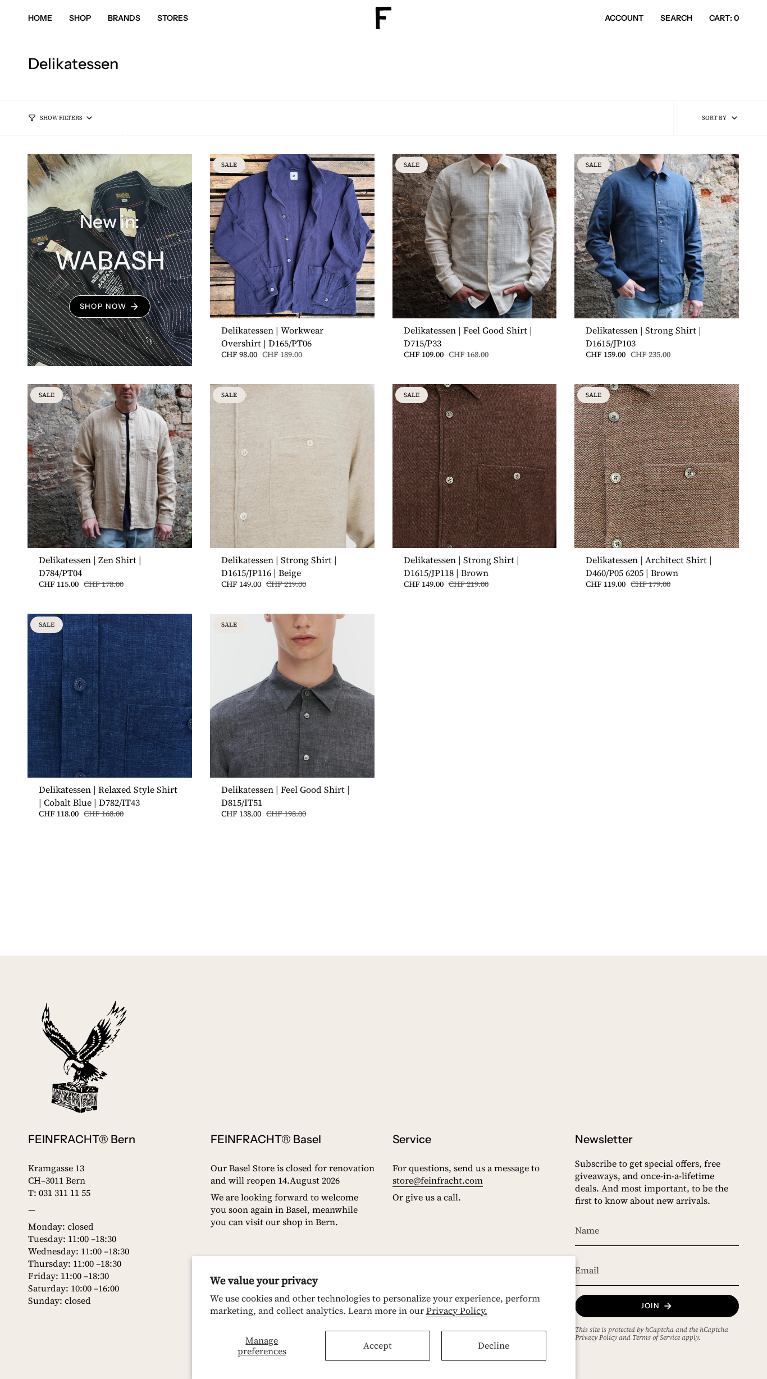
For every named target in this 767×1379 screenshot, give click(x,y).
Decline (493, 1345)
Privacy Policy (596, 1337)
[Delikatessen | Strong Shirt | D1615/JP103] (656, 236)
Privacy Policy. (456, 1310)
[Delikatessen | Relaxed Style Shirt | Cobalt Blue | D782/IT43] (110, 696)
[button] (80, 18)
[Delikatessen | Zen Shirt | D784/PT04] (110, 466)
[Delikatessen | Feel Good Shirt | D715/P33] (474, 236)
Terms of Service (656, 1337)
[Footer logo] (84, 1057)
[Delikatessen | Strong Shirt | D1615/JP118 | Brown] (474, 466)
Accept (377, 1345)
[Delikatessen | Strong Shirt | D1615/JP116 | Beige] (292, 466)
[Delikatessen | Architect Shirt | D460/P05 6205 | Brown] (656, 466)
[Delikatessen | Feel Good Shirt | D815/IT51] (292, 696)
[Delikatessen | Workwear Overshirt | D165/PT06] (292, 236)
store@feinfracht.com (437, 1180)
